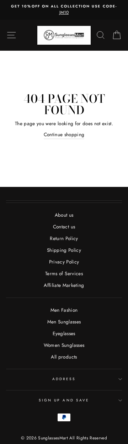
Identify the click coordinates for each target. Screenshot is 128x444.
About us (64, 214)
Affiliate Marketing (64, 285)
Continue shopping (64, 134)
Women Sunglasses (64, 345)
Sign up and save (64, 400)
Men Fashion (64, 309)
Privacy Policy (64, 261)
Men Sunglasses (64, 321)
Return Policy (64, 238)
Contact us (64, 226)
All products (64, 356)
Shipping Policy (64, 250)
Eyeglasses (64, 333)
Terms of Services (64, 273)
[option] (64, 10)
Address (64, 379)
